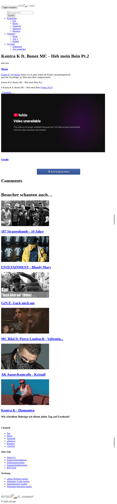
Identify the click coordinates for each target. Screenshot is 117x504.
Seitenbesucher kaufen (17, 484)
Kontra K (5, 74)
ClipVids (11, 446)
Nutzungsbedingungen (17, 465)
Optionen (11, 34)
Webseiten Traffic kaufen (18, 481)
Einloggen (17, 46)
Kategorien (12, 18)
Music (15, 23)
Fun (14, 21)
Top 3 (15, 39)
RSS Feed (11, 467)
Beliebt (16, 41)
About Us (11, 457)
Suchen (11, 16)
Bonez (17, 74)
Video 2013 (46, 87)
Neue (15, 36)
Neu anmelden (19, 49)
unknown (17, 28)
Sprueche (17, 26)
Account (11, 44)
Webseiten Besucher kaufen (19, 486)
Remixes (16, 31)
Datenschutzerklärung (17, 460)
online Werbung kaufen (17, 479)
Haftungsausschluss (16, 462)
